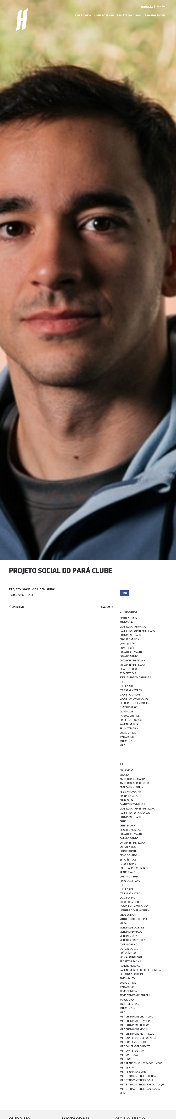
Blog (138, 15)
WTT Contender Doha (133, 1042)
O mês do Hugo (129, 707)
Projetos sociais (131, 720)
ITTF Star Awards (131, 690)
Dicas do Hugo (128, 669)
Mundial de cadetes (132, 927)
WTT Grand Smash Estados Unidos (141, 1063)
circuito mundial (130, 830)
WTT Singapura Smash (133, 1072)
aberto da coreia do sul (135, 783)
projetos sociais (131, 961)
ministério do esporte (134, 919)
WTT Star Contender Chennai (138, 1076)
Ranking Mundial (130, 724)
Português (147, 6)
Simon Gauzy (127, 978)
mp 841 (124, 923)
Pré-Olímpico (128, 953)
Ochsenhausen (129, 948)
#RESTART (126, 774)
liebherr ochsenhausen (134, 910)
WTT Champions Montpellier (138, 1033)
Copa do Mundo (129, 656)
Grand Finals (127, 872)
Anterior (18, 607)
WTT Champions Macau (134, 1029)
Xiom (122, 1093)
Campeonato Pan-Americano (137, 631)
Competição (127, 643)
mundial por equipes (132, 940)
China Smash (127, 825)
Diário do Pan (128, 851)
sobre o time (128, 982)
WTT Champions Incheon (135, 1025)
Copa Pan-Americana (132, 660)
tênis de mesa (128, 991)
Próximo (105, 607)
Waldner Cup (128, 741)
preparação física (131, 957)
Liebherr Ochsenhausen (134, 703)
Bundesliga (127, 622)
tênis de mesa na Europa (135, 995)
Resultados (124, 15)
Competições (128, 648)
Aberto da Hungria (131, 787)
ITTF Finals (126, 686)
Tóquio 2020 (127, 999)
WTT (122, 745)
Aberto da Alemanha (132, 779)
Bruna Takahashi (130, 796)
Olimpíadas (126, 711)
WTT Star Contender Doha (136, 1080)
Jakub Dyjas (127, 897)
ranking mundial (130, 965)
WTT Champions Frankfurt (136, 1021)
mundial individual (131, 931)
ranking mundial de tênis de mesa (140, 970)
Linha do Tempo (104, 15)
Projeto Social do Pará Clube (32, 589)
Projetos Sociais (155, 15)
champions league (131, 817)
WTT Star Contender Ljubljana (140, 1089)
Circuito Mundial (130, 639)
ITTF (122, 681)
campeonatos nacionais (135, 813)
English (161, 6)
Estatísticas (128, 673)
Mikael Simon (128, 914)
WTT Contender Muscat (135, 1046)
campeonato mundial (133, 804)
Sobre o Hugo (82, 15)
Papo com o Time (130, 716)
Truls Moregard (130, 1004)
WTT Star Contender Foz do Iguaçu (142, 1084)
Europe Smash (129, 864)
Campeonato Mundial (133, 626)
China (123, 821)
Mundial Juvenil (129, 936)
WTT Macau (127, 1067)
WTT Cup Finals (129, 1054)
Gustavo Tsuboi (130, 876)
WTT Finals (126, 1059)
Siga (125, 593)
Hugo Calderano (130, 881)
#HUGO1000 (126, 770)
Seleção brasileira (131, 974)
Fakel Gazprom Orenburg (135, 677)
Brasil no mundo (130, 618)
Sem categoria (129, 728)
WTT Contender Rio (132, 1050)
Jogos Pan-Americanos (134, 698)
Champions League (131, 635)
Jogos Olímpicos (130, 694)
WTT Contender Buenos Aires (138, 1037)
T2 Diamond (127, 737)
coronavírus (128, 846)
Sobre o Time (128, 732)
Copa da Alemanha (131, 652)
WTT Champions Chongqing (136, 1016)
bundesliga (127, 800)
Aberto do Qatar (130, 791)
